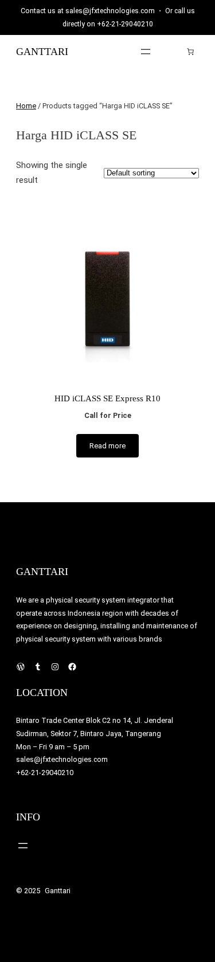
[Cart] (190, 51)
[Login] (173, 51)
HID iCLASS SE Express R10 (107, 398)
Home (26, 105)
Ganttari (42, 51)
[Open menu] (146, 51)
